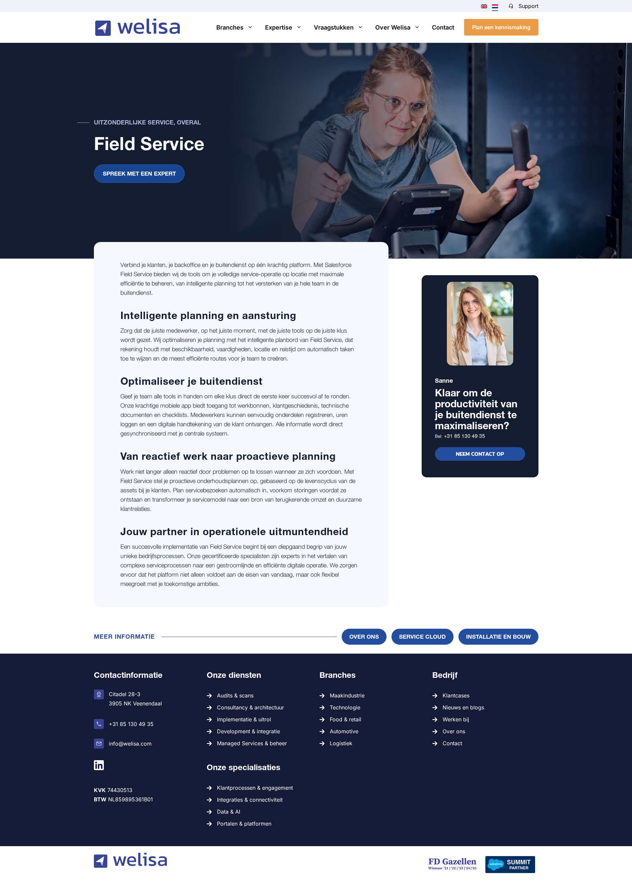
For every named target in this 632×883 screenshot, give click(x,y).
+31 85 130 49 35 (464, 436)
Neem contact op (480, 453)
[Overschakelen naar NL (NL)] (495, 6)
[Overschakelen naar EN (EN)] (484, 5)
